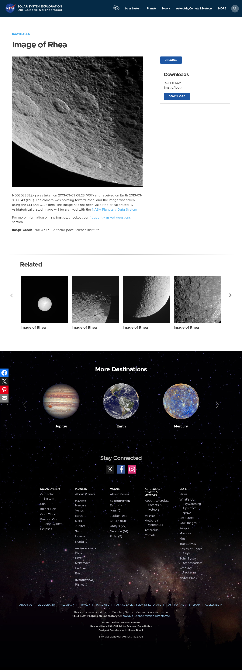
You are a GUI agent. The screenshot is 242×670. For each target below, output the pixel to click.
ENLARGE (171, 60)
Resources (186, 517)
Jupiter (61, 426)
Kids (182, 538)
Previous (11, 295)
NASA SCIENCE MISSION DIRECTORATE (137, 605)
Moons (114, 489)
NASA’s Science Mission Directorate (146, 616)
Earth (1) (116, 505)
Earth (121, 426)
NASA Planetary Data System (114, 209)
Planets (81, 489)
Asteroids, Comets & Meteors (152, 492)
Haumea (81, 568)
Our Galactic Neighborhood (39, 11)
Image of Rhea (33, 327)
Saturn (79, 531)
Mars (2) (116, 510)
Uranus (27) (118, 526)
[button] (222, 8)
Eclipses (46, 529)
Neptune (81, 541)
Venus (79, 510)
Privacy (85, 605)
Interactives (187, 543)
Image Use (102, 605)
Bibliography (47, 605)
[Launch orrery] (116, 9)
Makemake (82, 563)
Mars (78, 520)
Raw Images (21, 34)
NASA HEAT (188, 577)
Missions (185, 533)
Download (177, 96)
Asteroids (151, 530)
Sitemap (194, 605)
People (184, 528)
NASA (11, 8)
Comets (150, 535)
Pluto (78, 552)
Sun (43, 503)
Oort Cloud (48, 514)
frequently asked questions (110, 217)
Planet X (81, 584)
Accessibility (214, 605)
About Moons (119, 494)
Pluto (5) (116, 536)
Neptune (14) (119, 531)
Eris (77, 573)
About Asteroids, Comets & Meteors (157, 505)
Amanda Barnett (130, 622)
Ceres (79, 557)
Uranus (80, 536)
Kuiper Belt (48, 509)
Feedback (67, 605)
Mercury (181, 426)
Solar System (50, 489)
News (183, 494)
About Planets (85, 494)
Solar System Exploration (39, 5)
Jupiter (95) (118, 515)
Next (230, 295)
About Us (25, 605)
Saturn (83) (118, 520)
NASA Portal (175, 605)
